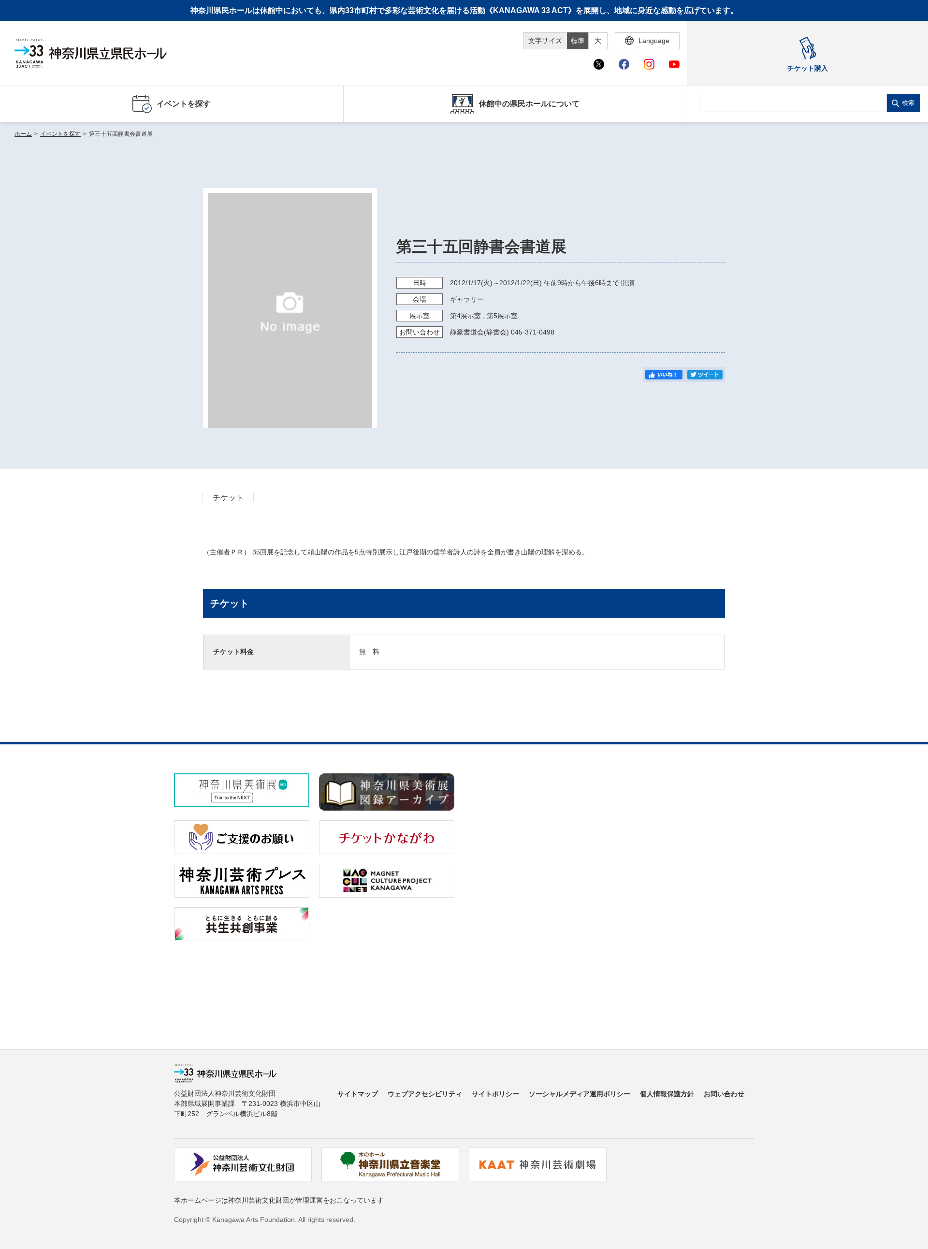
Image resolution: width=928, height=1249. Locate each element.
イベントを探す (60, 134)
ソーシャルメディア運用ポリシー (579, 1094)
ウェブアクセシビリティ (425, 1094)
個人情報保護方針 (667, 1094)
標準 (577, 40)
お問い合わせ (724, 1094)
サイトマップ (357, 1094)
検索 (908, 102)
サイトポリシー (495, 1094)
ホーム (23, 134)
